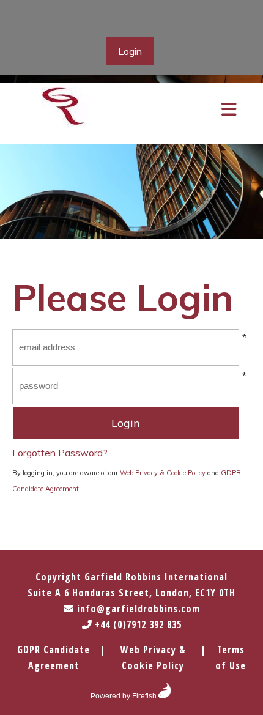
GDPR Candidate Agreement (53, 657)
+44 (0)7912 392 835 (137, 624)
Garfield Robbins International (156, 576)
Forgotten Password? (60, 452)
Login (130, 51)
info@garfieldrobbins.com (137, 608)
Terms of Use (230, 657)
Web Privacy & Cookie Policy (163, 473)
